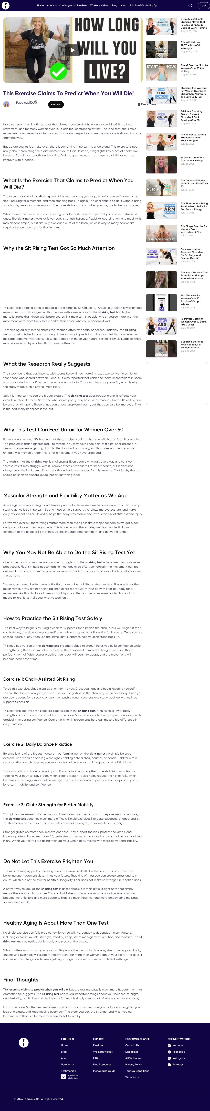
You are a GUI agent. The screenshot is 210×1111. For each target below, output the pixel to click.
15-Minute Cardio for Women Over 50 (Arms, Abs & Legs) (194, 322)
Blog (114, 5)
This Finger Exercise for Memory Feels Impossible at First (194, 229)
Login (203, 5)
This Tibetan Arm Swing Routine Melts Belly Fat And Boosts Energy (194, 206)
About (50, 5)
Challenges (65, 5)
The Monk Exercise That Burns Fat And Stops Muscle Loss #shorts (194, 275)
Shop (123, 5)
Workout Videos (99, 5)
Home (40, 5)
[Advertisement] (73, 279)
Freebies (82, 5)
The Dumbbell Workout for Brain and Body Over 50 (194, 183)
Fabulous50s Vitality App (144, 5)
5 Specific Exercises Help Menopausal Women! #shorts (192, 345)
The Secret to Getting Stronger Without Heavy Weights (193, 137)
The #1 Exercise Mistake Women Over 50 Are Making (194, 68)
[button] (190, 6)
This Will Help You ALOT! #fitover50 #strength (191, 45)
